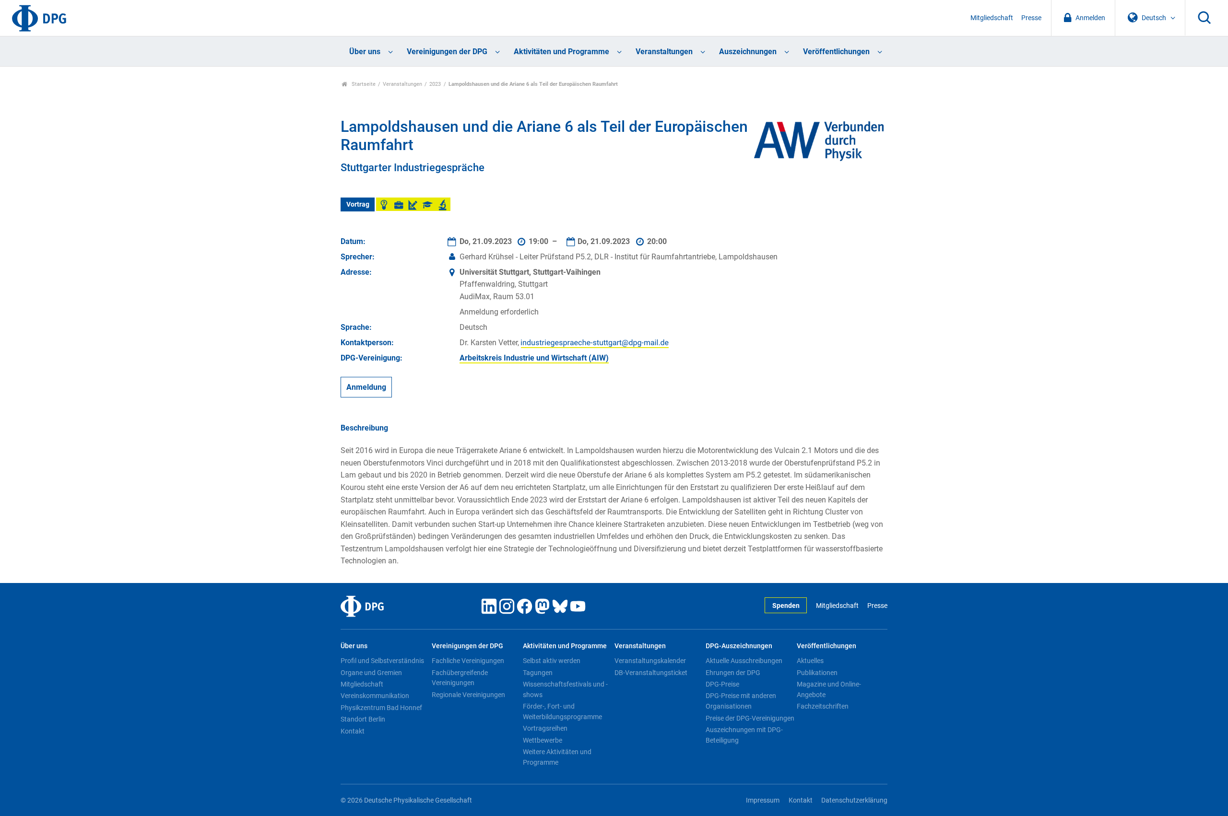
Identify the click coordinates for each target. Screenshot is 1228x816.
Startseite (363, 84)
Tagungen (538, 672)
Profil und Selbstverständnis (382, 660)
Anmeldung (366, 387)
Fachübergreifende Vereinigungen (460, 678)
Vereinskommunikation (375, 695)
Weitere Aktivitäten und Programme (557, 757)
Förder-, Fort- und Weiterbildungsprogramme (562, 711)
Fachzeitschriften (823, 706)
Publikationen (817, 672)
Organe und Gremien (371, 672)
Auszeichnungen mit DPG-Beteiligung (744, 735)
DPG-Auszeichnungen (739, 646)
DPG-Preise (722, 684)
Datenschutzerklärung (854, 800)
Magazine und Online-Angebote (829, 689)
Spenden (786, 606)
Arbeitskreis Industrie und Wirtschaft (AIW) (534, 357)
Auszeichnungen (748, 51)
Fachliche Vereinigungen (468, 660)
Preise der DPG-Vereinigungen (750, 718)
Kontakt (353, 731)
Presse (1031, 18)
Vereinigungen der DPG (447, 51)
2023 (435, 84)
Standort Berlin (363, 719)
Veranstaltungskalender (650, 660)
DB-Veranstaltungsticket (650, 672)
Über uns (364, 51)
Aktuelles (810, 660)
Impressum (762, 800)
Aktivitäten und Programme (561, 51)
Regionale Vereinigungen (468, 695)
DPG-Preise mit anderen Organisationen (741, 701)
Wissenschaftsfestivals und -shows (565, 689)
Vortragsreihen (545, 728)
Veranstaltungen (664, 51)
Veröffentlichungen (836, 51)
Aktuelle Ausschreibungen (744, 660)
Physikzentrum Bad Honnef (381, 707)
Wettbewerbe (542, 740)
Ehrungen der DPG (733, 672)
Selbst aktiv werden (551, 660)
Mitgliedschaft (991, 18)
